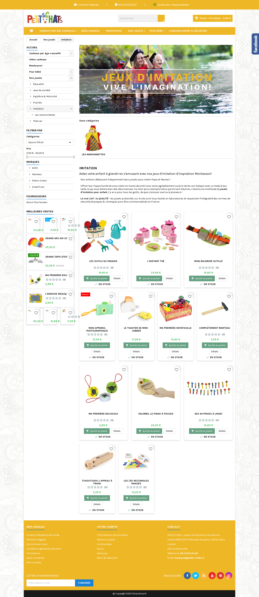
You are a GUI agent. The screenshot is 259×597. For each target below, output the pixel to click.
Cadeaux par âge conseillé (57, 30)
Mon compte (33, 562)
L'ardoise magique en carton (58, 294)
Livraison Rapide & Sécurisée (188, 30)
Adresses (102, 553)
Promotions (33, 553)
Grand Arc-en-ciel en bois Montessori (58, 238)
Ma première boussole (58, 275)
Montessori (114, 30)
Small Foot (38, 186)
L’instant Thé (155, 261)
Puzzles (37, 102)
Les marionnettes (45, 114)
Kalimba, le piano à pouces (155, 413)
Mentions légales (36, 539)
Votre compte (107, 526)
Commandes (104, 544)
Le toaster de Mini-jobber (136, 329)
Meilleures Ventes (39, 211)
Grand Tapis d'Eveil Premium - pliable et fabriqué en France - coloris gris (58, 256)
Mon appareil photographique (97, 329)
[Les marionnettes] (93, 138)
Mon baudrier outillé (208, 261)
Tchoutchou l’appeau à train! (97, 482)
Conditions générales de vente (43, 548)
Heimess (37, 174)
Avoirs (100, 548)
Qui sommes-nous (36, 544)
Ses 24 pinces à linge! (208, 413)
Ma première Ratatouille (176, 327)
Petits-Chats (39, 180)
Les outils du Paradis (103, 261)
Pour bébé (156, 30)
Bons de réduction (107, 557)
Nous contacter (35, 557)
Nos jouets (135, 30)
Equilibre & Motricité (45, 96)
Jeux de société (41, 90)
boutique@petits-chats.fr (189, 557)
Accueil (32, 47)
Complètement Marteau (214, 327)
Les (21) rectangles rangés (136, 482)
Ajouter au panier (96, 278)
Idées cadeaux (90, 30)
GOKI (35, 167)
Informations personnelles (112, 535)
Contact (173, 526)
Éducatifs (38, 84)
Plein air (37, 121)
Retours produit (106, 539)
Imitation (38, 108)
